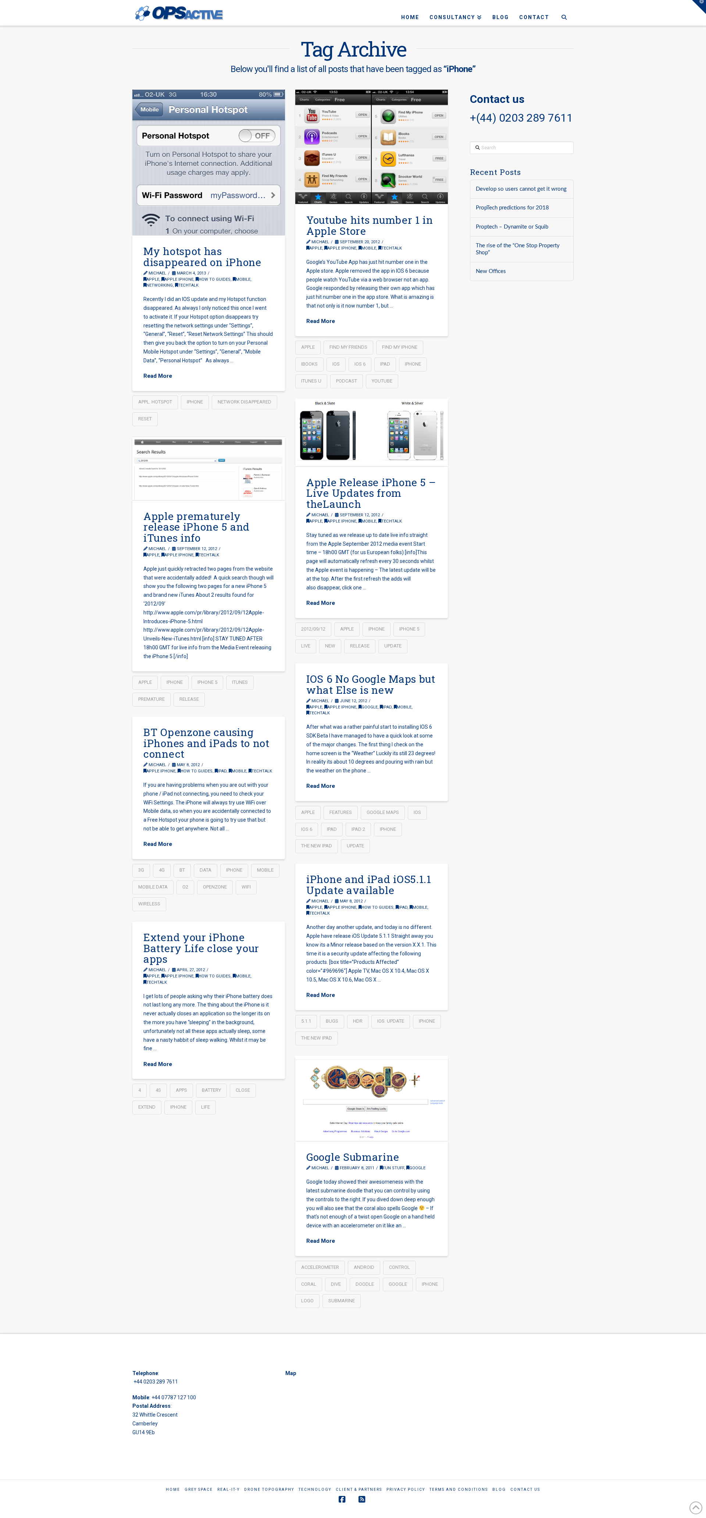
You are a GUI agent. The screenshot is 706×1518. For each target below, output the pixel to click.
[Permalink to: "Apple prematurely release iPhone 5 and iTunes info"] (208, 468)
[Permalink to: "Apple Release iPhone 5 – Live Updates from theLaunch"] (371, 432)
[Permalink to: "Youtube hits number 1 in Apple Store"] (371, 147)
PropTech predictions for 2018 (512, 208)
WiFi (246, 887)
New (330, 646)
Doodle (365, 1284)
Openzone (215, 887)
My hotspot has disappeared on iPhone (202, 256)
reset (145, 418)
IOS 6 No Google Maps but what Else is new (370, 684)
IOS (336, 364)
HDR (358, 1021)
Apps (181, 1090)
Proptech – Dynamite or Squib (512, 227)
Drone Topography (269, 1490)
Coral (308, 1284)
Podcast (346, 381)
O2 (185, 887)
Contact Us (525, 1490)
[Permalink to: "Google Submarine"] (371, 1098)
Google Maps (383, 812)
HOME (173, 1490)
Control (399, 1267)
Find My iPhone (399, 347)
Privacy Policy (405, 1490)
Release (360, 646)
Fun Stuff (393, 1168)
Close (243, 1090)
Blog (499, 1490)
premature (151, 699)
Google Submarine (352, 1157)
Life (205, 1107)
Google (369, 707)
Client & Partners (359, 1490)
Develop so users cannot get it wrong (521, 189)
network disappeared (244, 402)
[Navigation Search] (564, 13)
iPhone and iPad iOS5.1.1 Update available (368, 884)
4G (162, 870)
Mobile (243, 279)
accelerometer (320, 1267)
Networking (159, 285)
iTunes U (311, 381)
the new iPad (316, 845)
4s (158, 1090)
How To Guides (215, 279)
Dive (336, 1284)
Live (305, 646)
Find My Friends (348, 347)
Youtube (382, 381)
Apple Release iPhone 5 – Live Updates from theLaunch (371, 493)
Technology (315, 1490)
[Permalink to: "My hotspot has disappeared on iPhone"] (208, 162)
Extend (147, 1107)
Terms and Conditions (458, 1490)
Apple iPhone (178, 279)
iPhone (195, 402)
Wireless (149, 904)
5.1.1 (306, 1021)
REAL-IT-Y (228, 1490)
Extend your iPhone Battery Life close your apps (201, 948)
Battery (211, 1090)
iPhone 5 (409, 629)
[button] (699, 7)
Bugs (332, 1021)
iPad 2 (358, 829)
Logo (307, 1300)
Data (205, 870)
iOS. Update (390, 1021)
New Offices (491, 271)
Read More (157, 376)
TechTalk (188, 285)
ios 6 (360, 364)
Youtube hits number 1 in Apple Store (369, 225)
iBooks (309, 364)
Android (364, 1267)
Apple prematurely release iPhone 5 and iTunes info (196, 527)
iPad (385, 364)
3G (141, 870)
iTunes (240, 682)
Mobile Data (153, 887)
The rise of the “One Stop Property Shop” (518, 249)
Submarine (341, 1300)
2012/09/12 (313, 629)
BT (182, 870)
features (340, 812)
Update (393, 646)
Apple (152, 279)
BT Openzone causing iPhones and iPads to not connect (206, 743)
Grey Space (199, 1490)
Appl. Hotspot (155, 402)
